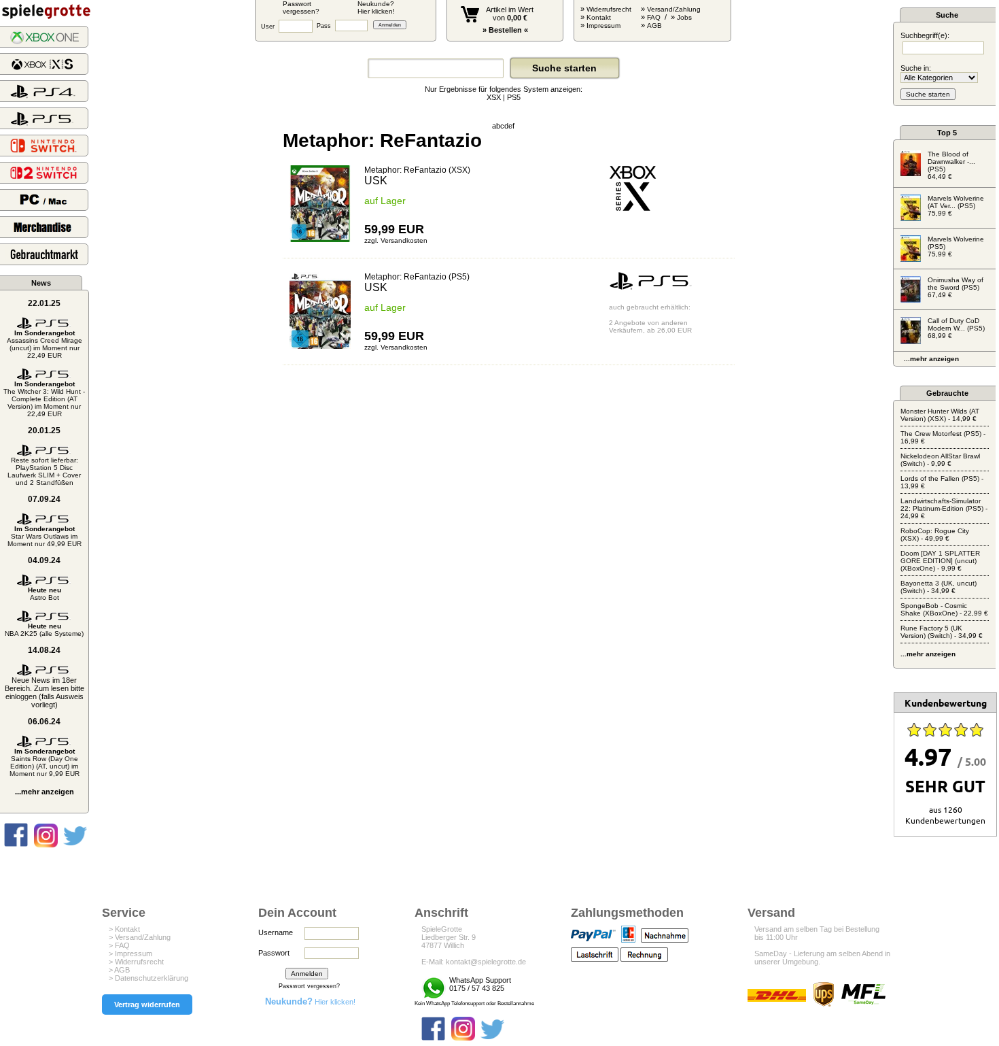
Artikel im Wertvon (509, 13)
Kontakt (598, 17)
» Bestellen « (505, 30)
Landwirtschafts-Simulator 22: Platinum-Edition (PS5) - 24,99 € (943, 508)
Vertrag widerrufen (147, 1004)
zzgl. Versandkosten (395, 240)
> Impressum (130, 953)
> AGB (119, 970)
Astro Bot (44, 593)
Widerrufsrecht (608, 9)
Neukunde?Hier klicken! (376, 7)
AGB (654, 25)
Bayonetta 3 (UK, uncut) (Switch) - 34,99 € (938, 586)
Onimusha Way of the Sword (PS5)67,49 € (955, 287)
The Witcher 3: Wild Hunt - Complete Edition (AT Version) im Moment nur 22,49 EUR (44, 399)
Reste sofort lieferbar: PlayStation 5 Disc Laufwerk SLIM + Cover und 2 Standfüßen (44, 471)
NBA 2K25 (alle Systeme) (44, 629)
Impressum (603, 25)
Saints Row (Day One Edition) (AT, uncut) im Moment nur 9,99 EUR (45, 762)
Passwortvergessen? (301, 7)
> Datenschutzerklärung (148, 978)
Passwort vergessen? (309, 986)
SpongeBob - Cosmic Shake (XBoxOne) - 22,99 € (944, 609)
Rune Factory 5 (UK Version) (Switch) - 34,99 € (941, 631)
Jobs (684, 17)
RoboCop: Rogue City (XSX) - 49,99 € (934, 534)
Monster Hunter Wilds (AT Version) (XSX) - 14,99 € (939, 414)
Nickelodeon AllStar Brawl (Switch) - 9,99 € (940, 459)
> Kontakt (124, 929)
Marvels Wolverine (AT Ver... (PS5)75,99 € (956, 206)
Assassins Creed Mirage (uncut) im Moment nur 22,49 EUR (44, 344)
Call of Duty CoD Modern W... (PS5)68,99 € (956, 328)
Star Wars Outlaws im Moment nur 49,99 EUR (44, 536)
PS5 (514, 97)
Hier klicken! (310, 1002)
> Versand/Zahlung (140, 937)
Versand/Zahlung (674, 9)
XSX (494, 97)
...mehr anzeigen (44, 792)
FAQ (654, 17)
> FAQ (119, 945)
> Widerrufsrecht (136, 962)
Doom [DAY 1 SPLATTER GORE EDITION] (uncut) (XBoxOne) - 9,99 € (940, 561)
